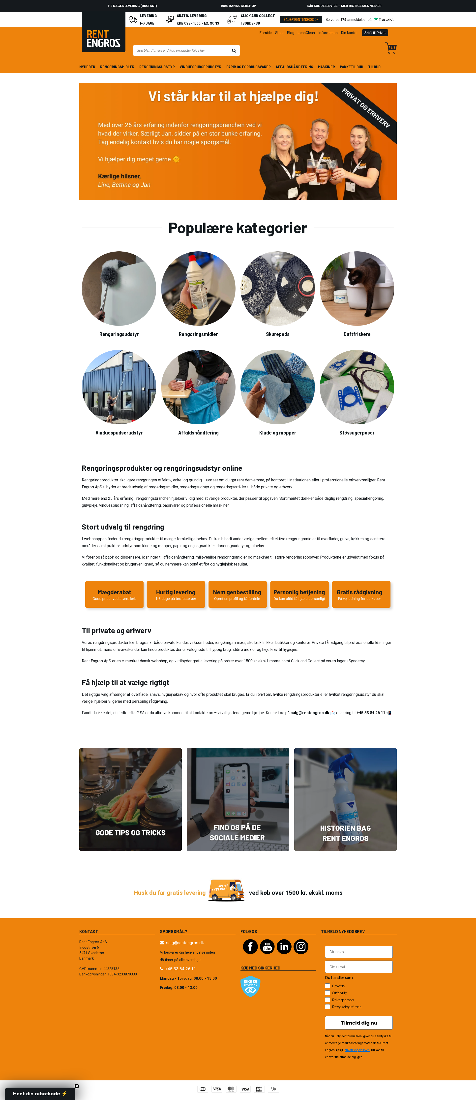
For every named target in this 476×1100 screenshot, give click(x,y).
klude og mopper (156, 545)
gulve (345, 538)
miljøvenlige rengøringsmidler (221, 557)
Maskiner (326, 66)
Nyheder (87, 66)
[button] (40, 1094)
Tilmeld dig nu (359, 1022)
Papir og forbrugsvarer (248, 66)
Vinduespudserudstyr (200, 66)
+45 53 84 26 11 (180, 968)
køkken (358, 538)
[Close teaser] (76, 1086)
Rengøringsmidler (117, 66)
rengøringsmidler (163, 487)
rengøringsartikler (231, 487)
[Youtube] (267, 956)
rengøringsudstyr (194, 487)
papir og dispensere (122, 557)
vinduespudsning (114, 505)
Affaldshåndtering (294, 66)
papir (177, 545)
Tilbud (374, 66)
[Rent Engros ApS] (103, 33)
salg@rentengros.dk (301, 19)
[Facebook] (250, 956)
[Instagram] (301, 956)
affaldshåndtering (178, 557)
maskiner (261, 557)
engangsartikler (201, 545)
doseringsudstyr (230, 545)
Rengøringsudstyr (157, 66)
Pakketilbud (351, 66)
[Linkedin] (284, 956)
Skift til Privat (375, 33)
